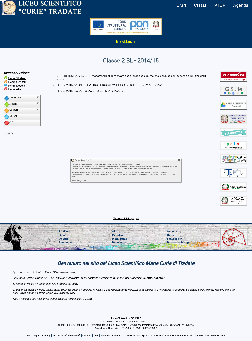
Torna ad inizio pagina (126, 218)
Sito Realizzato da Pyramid (210, 335)
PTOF (219, 5)
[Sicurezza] (233, 136)
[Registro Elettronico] (233, 80)
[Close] (179, 160)
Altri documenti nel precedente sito (174, 335)
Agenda (240, 5)
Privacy (46, 335)
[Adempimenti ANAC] (233, 204)
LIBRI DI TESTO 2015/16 (71, 75)
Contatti (86, 335)
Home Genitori (17, 81)
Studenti (64, 231)
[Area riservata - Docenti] (233, 108)
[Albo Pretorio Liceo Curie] (233, 191)
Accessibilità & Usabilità (66, 335)
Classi (200, 5)
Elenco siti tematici (112, 335)
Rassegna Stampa (178, 242)
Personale (65, 242)
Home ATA (14, 89)
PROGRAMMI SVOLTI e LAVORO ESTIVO (83, 90)
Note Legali (33, 335)
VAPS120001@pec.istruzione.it (138, 324)
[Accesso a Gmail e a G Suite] (233, 94)
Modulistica (119, 238)
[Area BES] (233, 163)
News (170, 235)
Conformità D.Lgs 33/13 (138, 335)
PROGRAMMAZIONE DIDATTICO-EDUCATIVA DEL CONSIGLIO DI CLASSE (104, 84)
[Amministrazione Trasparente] (233, 123)
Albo (115, 231)
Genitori (64, 235)
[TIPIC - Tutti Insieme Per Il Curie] (233, 176)
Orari (181, 5)
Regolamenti (120, 242)
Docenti (64, 238)
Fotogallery (174, 238)
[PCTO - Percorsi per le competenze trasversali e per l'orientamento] (233, 149)
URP (96, 335)
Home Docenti (16, 85)
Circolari (117, 235)
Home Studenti (17, 78)
